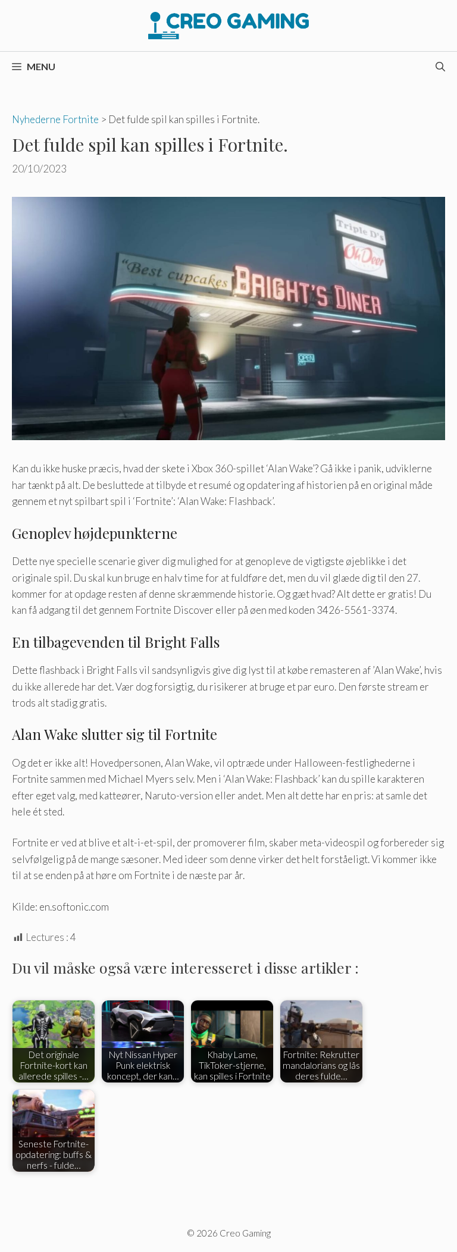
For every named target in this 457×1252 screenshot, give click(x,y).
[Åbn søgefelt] (440, 66)
